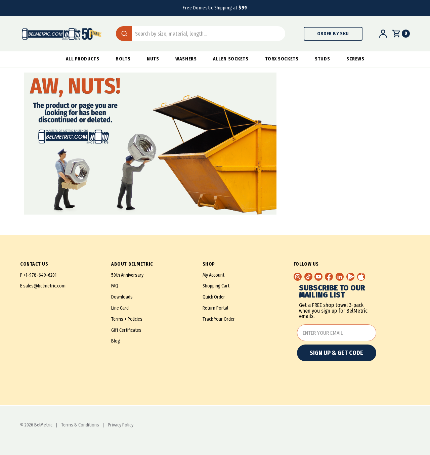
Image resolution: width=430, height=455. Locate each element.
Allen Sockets (230, 59)
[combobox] (200, 33)
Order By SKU (333, 34)
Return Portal (215, 308)
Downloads (122, 297)
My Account (213, 275)
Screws (355, 59)
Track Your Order (219, 319)
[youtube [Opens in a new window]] (318, 277)
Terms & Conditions (80, 425)
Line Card (120, 308)
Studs (322, 59)
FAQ (114, 286)
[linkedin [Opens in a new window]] (340, 277)
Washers (186, 59)
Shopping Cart (216, 286)
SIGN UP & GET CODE (336, 353)
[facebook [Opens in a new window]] (329, 277)
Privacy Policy (120, 425)
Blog (115, 341)
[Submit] (124, 33)
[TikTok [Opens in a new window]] (308, 277)
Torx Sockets (282, 59)
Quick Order (214, 297)
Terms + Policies (126, 319)
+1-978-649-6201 (40, 275)
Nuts (153, 59)
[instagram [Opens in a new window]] (298, 277)
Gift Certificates (126, 330)
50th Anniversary (127, 275)
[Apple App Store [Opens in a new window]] (361, 277)
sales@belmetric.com (44, 286)
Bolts (123, 59)
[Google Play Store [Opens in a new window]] (350, 277)
